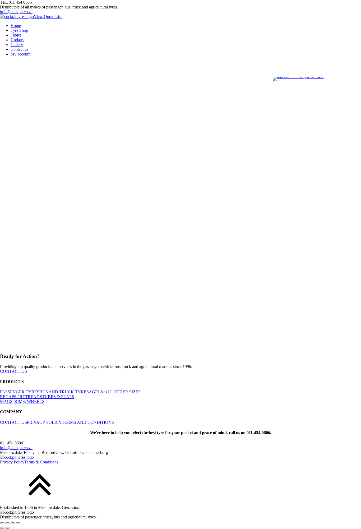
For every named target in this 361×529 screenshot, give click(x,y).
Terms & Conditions (41, 462)
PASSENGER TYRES (19, 392)
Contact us (19, 49)
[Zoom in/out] (2, 523)
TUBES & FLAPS (58, 396)
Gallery (17, 44)
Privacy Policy (12, 462)
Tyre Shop (19, 30)
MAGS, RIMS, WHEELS (22, 401)
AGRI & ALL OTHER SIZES (115, 392)
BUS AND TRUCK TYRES (64, 392)
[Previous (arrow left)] (2, 528)
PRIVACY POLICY (44, 422)
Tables (16, 35)
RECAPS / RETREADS (21, 396)
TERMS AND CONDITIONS (88, 422)
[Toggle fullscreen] (7, 523)
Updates (17, 40)
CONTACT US (13, 371)
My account (20, 54)
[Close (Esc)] (18, 523)
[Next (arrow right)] (7, 528)
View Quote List (48, 16)
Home (16, 25)
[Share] (13, 523)
